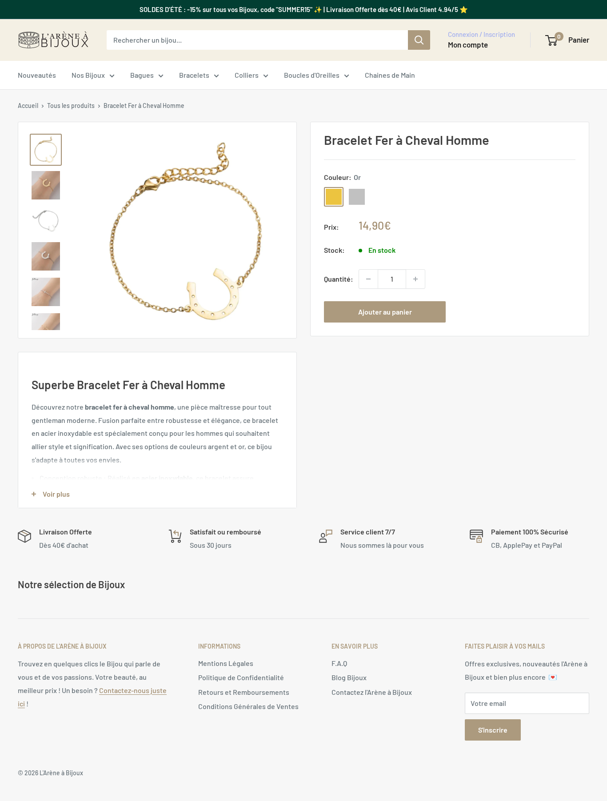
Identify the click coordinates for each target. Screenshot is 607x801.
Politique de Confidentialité (241, 677)
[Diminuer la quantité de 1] (368, 279)
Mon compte (468, 44)
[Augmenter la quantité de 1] (415, 279)
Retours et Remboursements (243, 692)
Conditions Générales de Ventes (248, 706)
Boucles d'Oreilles (311, 75)
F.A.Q (339, 663)
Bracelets (194, 75)
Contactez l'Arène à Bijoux (371, 692)
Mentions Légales (225, 663)
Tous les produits (71, 105)
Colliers (247, 75)
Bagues (142, 75)
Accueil (28, 105)
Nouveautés (37, 75)
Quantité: (338, 279)
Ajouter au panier (385, 311)
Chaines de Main (390, 75)
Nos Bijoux (88, 75)
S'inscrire (492, 729)
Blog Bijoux (349, 677)
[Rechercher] (419, 40)
